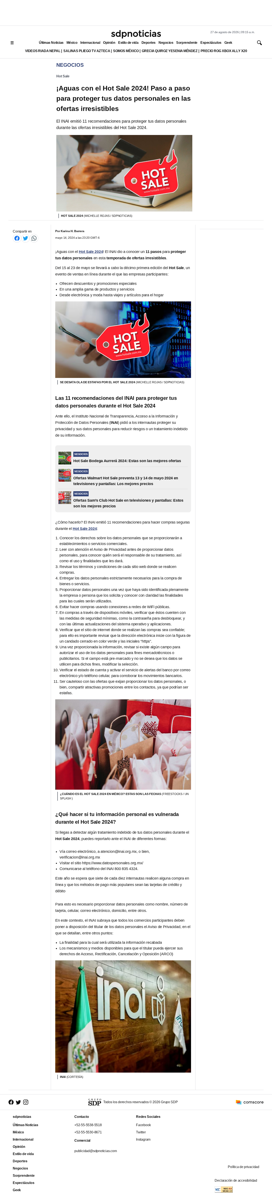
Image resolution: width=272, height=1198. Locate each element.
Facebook (143, 1125)
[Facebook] (17, 238)
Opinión (109, 42)
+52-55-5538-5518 (88, 1125)
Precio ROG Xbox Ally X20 (224, 51)
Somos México (126, 51)
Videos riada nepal (43, 51)
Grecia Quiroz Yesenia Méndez (170, 51)
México (72, 42)
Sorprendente (186, 42)
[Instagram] (25, 1102)
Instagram (143, 1139)
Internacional (90, 42)
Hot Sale (62, 76)
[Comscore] (250, 1102)
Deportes (149, 42)
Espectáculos (210, 42)
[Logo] (136, 34)
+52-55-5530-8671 (88, 1132)
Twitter (141, 1132)
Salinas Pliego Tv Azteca (86, 51)
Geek (228, 42)
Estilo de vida (128, 42)
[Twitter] (25, 238)
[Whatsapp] (34, 238)
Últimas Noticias (51, 42)
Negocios (166, 42)
